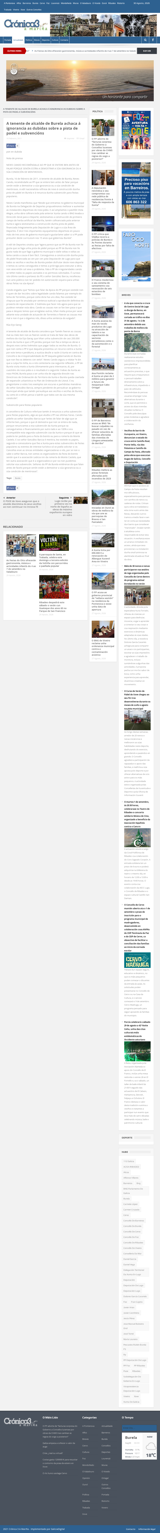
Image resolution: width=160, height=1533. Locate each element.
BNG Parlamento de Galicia (133, 1190)
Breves (37, 40)
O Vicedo (96, 3)
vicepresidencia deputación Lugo (131, 1388)
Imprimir (70, 138)
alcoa (126, 1172)
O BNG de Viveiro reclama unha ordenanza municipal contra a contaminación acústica (103, 647)
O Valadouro (85, 3)
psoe (125, 1371)
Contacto (64, 40)
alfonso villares (130, 1177)
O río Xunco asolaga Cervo (55, 1473)
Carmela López (130, 1204)
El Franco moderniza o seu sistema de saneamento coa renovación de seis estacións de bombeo (102, 287)
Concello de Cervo (131, 1231)
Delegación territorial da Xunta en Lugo (133, 1272)
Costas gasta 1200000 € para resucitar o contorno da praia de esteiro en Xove (60, 1463)
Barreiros (27, 3)
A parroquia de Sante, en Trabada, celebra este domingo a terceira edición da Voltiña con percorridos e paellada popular (53, 560)
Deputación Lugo (131, 1291)
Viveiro (16, 9)
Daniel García (129, 1259)
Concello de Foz (131, 1237)
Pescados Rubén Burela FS (134, 1346)
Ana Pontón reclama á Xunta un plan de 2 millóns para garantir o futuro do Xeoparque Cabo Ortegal (103, 380)
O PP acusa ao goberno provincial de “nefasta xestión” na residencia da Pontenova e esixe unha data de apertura (102, 601)
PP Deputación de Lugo (134, 1360)
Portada (7, 40)
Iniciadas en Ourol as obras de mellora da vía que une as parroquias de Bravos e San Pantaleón (103, 515)
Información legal (146, 1529)
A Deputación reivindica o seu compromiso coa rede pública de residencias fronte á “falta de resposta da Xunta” (103, 196)
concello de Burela (132, 1226)
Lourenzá (55, 3)
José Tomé (128, 1333)
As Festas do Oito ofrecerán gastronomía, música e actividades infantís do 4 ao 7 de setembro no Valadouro (52, 51)
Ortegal (105, 1478)
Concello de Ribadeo (133, 1242)
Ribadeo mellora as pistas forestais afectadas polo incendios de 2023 (102, 474)
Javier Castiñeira (131, 1313)
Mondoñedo (66, 3)
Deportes (46, 40)
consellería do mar (132, 1253)
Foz (48, 3)
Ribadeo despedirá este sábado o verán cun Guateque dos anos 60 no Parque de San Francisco (53, 606)
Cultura (55, 40)
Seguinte (64, 497)
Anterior (10, 497)
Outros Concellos (34, 9)
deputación (129, 1280)
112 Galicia (128, 1161)
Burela (35, 3)
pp (124, 1354)
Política (29, 40)
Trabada (7, 9)
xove (136, 1396)
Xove (23, 9)
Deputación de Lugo (133, 1285)
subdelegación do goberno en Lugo (132, 1378)
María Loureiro (130, 1339)
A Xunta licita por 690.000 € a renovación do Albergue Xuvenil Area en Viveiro (101, 556)
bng (138, 1183)
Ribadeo (112, 3)
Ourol (104, 3)
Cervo (42, 3)
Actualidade (18, 40)
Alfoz (19, 3)
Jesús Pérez (129, 1318)
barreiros (127, 1183)
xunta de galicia (131, 1402)
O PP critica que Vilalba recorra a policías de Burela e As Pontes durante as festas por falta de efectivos (103, 241)
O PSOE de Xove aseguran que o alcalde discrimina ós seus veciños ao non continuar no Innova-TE (22, 503)
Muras (76, 3)
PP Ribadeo (139, 1365)
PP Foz (126, 1365)
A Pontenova (9, 3)
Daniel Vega (129, 1264)
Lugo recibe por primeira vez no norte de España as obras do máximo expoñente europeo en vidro (61, 508)
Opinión (86, 1478)
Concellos (106, 1445)
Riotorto (121, 3)
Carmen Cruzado (131, 1209)
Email (82, 138)
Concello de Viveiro (132, 1248)
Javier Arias (128, 1307)
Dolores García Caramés (135, 1296)
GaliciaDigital (58, 1529)
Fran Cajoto (136, 1302)
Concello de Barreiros (133, 1220)
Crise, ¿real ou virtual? (53, 1453)
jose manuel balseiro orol (133, 1326)
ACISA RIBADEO (131, 1166)
